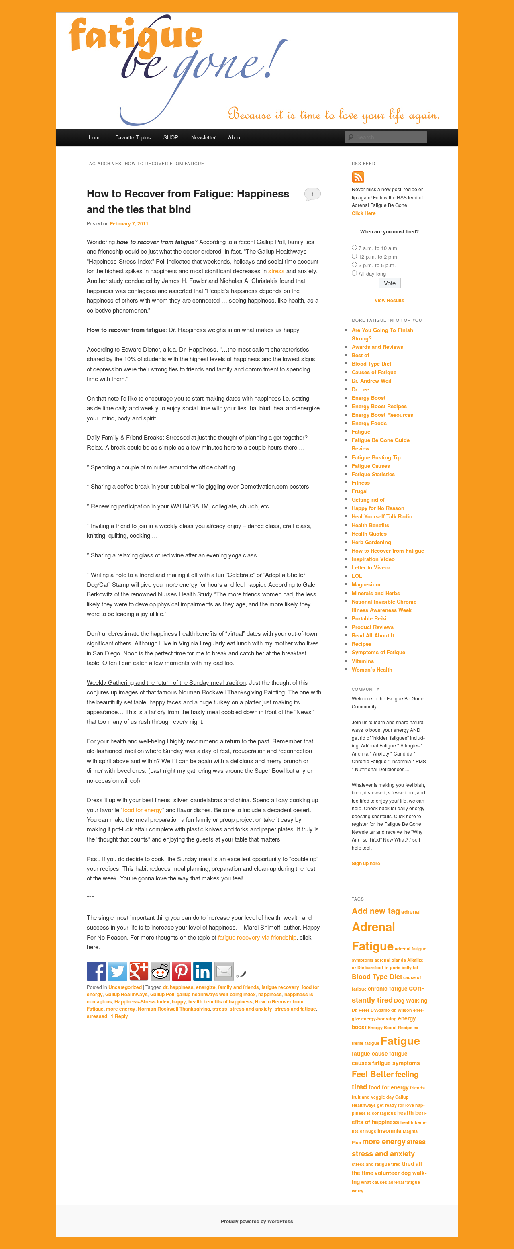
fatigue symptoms (396, 1063)
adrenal (411, 911)
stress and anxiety (251, 1008)
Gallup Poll (162, 994)
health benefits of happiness (220, 1001)
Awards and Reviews (377, 346)
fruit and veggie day (373, 1097)
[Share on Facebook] (96, 971)
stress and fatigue (295, 1008)
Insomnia (389, 1130)
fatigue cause (370, 1053)
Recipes (361, 643)
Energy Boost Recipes (379, 406)
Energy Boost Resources (382, 414)
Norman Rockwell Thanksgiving (174, 1008)
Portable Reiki (369, 618)
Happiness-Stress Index (141, 1001)
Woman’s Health (372, 669)
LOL (357, 575)
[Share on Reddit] (160, 971)
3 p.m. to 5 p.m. (377, 265)
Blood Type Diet (371, 363)
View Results (389, 300)
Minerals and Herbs (376, 593)
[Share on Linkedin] (202, 971)
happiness (270, 994)
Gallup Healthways (126, 994)
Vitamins (363, 661)
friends (417, 1088)
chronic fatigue (388, 988)
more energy (120, 1008)
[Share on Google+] (139, 971)
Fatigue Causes (371, 465)
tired (396, 1164)
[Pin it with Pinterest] (181, 971)
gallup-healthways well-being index (216, 994)
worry (357, 1191)
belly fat (410, 967)
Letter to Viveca (371, 567)
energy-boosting (379, 1019)
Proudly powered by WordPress (257, 1221)
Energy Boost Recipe (390, 1027)
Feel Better (373, 1073)
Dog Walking (410, 1000)
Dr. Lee (360, 389)
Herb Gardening (371, 542)
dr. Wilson (401, 1010)
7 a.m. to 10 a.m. (379, 248)
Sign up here (366, 863)
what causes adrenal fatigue (390, 1182)
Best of (360, 355)
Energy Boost (369, 397)
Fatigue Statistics (373, 474)
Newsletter (203, 137)
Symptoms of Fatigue (378, 652)
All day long (372, 273)
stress (276, 270)
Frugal (360, 491)
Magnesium (366, 584)
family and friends (238, 987)
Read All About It (373, 635)
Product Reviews (373, 627)
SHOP (170, 137)
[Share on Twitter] (117, 971)
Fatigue (361, 431)
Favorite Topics (133, 137)
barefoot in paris (382, 967)
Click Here (364, 213)
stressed (97, 1016)
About (235, 137)
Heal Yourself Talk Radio (382, 516)
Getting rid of (368, 499)
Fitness (361, 482)
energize (206, 987)
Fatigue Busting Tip (376, 457)
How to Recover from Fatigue (388, 550)
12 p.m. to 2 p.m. (379, 256)
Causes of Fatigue (374, 372)
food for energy (142, 809)
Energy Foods (369, 423)
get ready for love (395, 1105)
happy (179, 1001)
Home (95, 137)
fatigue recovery (280, 987)
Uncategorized (125, 987)
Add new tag (376, 910)
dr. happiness (178, 987)
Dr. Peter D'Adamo (371, 1010)
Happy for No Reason (378, 508)
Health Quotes (369, 533)
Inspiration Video (373, 559)
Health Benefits (370, 525)
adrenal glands (390, 960)
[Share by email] (224, 971)
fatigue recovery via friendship (257, 937)
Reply (119, 1016)
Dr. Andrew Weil (372, 380)
